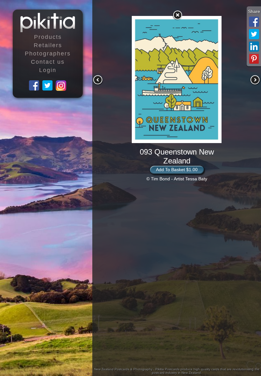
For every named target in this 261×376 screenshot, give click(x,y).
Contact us (48, 62)
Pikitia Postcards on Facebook (34, 85)
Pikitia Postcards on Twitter (47, 85)
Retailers (48, 45)
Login (47, 70)
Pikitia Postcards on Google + (61, 85)
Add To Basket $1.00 (177, 169)
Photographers (48, 53)
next (255, 80)
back (177, 15)
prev (98, 80)
